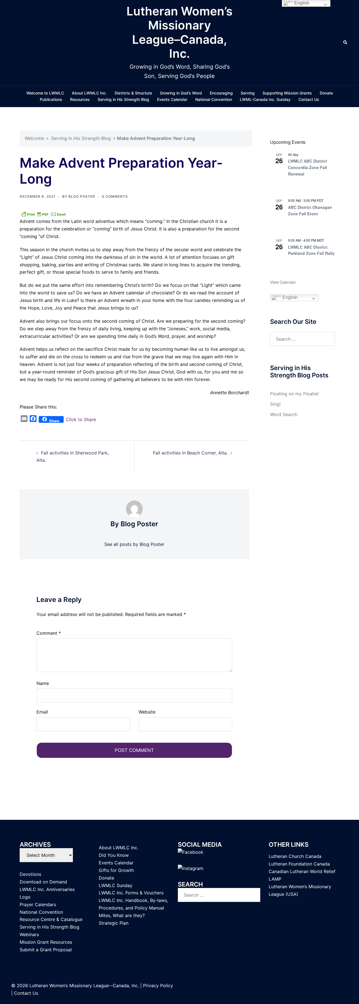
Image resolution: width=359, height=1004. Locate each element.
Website (147, 712)
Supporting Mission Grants (287, 93)
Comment (48, 633)
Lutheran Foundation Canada (299, 864)
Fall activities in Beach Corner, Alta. (190, 453)
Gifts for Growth (116, 870)
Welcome (34, 138)
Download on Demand (43, 882)
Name (42, 683)
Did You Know (114, 855)
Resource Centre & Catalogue (51, 919)
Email (42, 712)
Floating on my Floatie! (294, 393)
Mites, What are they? (122, 915)
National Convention (213, 99)
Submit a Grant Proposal (46, 949)
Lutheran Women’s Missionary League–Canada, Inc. (179, 32)
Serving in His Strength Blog (123, 99)
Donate (326, 93)
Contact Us (308, 99)
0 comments (115, 196)
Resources (80, 99)
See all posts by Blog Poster (134, 544)
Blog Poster (81, 196)
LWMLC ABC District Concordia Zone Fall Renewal (307, 167)
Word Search (283, 414)
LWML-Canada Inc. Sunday (265, 99)
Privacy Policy (158, 985)
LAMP (275, 879)
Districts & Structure (133, 93)
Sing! (275, 404)
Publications (51, 99)
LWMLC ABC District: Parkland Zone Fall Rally (311, 250)
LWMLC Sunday (115, 885)
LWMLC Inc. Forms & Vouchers (131, 892)
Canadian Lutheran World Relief (302, 871)
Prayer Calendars (38, 904)
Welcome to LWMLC (45, 93)
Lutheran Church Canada (295, 856)
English (289, 297)
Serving (248, 93)
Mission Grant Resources (46, 942)
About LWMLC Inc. (89, 93)
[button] (345, 42)
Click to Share (81, 419)
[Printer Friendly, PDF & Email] (43, 214)
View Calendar (283, 282)
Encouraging (221, 93)
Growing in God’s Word (181, 93)
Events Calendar (172, 99)
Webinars (29, 934)
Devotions (30, 874)
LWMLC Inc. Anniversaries (47, 889)
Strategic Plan (113, 923)
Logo (25, 897)
